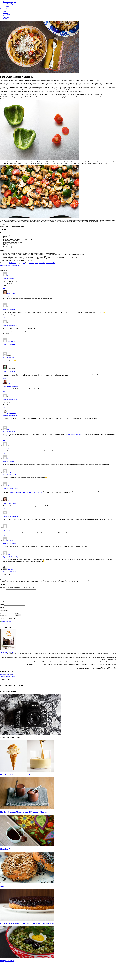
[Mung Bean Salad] (27, 957)
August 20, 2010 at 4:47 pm (10, 296)
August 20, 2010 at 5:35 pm (10, 344)
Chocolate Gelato (7, 849)
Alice (8, 458)
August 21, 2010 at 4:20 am (10, 415)
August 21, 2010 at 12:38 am (10, 386)
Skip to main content (8, 3)
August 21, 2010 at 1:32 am (10, 399)
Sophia (8, 485)
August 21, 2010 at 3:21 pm (10, 461)
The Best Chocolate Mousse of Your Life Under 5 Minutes (23, 812)
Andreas (9, 472)
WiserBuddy (10, 569)
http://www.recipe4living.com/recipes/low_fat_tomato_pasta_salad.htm (27, 492)
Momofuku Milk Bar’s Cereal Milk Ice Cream (19, 775)
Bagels (2, 886)
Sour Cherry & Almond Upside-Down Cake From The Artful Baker (27, 923)
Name (2, 601)
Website (2, 607)
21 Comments (12, 263)
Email (2, 604)
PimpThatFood (10, 540)
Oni (8, 527)
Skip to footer (6, 6)
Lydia (8, 500)
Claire (8, 554)
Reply (4, 288)
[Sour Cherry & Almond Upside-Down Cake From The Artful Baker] (27, 920)
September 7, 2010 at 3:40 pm (10, 503)
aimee (8, 383)
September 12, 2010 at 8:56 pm (11, 557)
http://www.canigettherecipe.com (76, 434)
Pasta (24, 263)
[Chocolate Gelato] (27, 845)
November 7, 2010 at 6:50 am (10, 571)
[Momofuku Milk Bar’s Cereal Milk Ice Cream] (27, 771)
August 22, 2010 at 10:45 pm (10, 475)
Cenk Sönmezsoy (17, 964)
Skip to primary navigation (9, 2)
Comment (3, 599)
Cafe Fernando (3, 9)
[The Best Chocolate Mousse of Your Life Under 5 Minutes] (27, 808)
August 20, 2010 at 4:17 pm (10, 278)
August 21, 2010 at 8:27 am (10, 448)
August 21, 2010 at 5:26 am (10, 431)
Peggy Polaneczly (11, 413)
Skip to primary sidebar (9, 4)
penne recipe (42, 263)
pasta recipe (31, 263)
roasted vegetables (50, 263)
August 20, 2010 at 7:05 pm (10, 371)
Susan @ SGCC (11, 293)
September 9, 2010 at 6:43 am (10, 543)
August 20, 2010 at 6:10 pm (10, 357)
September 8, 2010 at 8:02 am (10, 516)
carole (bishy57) (11, 341)
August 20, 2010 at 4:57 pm (10, 309)
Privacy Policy (26, 964)
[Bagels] (27, 883)
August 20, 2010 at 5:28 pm (10, 325)
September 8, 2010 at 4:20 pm (10, 530)
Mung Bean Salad (7, 961)
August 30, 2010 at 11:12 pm (10, 488)
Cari (8, 429)
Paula (8, 275)
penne (36, 263)
